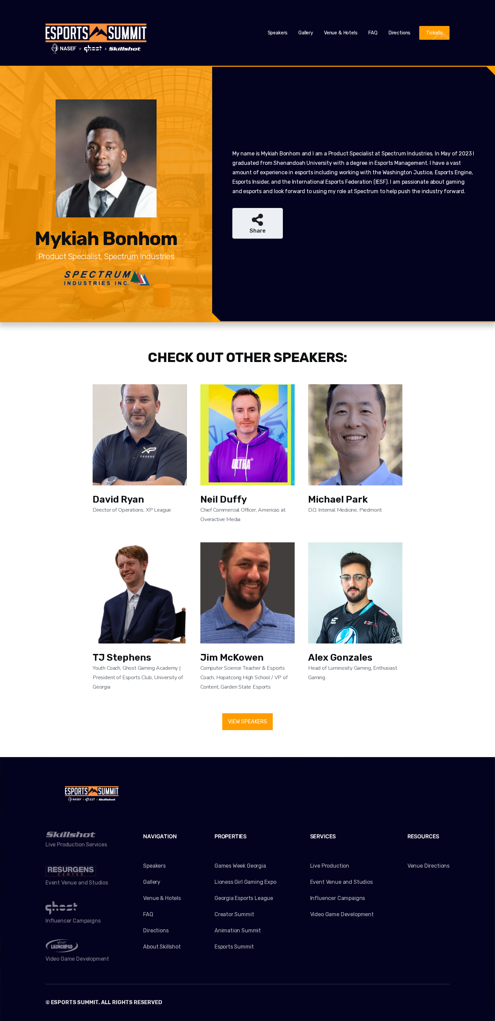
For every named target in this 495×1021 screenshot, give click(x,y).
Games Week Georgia (240, 866)
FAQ (372, 33)
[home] (95, 32)
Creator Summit (234, 914)
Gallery (305, 33)
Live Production (329, 866)
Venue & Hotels (341, 33)
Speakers (278, 33)
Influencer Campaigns (337, 898)
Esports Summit (234, 946)
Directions (399, 33)
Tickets (434, 33)
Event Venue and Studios (341, 882)
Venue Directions (428, 866)
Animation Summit (237, 930)
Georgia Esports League (243, 898)
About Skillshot (161, 946)
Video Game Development (342, 914)
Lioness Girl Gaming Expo (245, 882)
